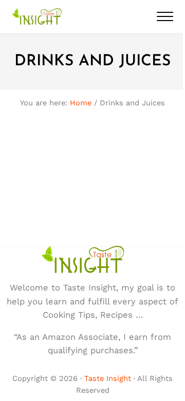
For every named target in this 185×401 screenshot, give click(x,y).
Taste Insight (107, 378)
